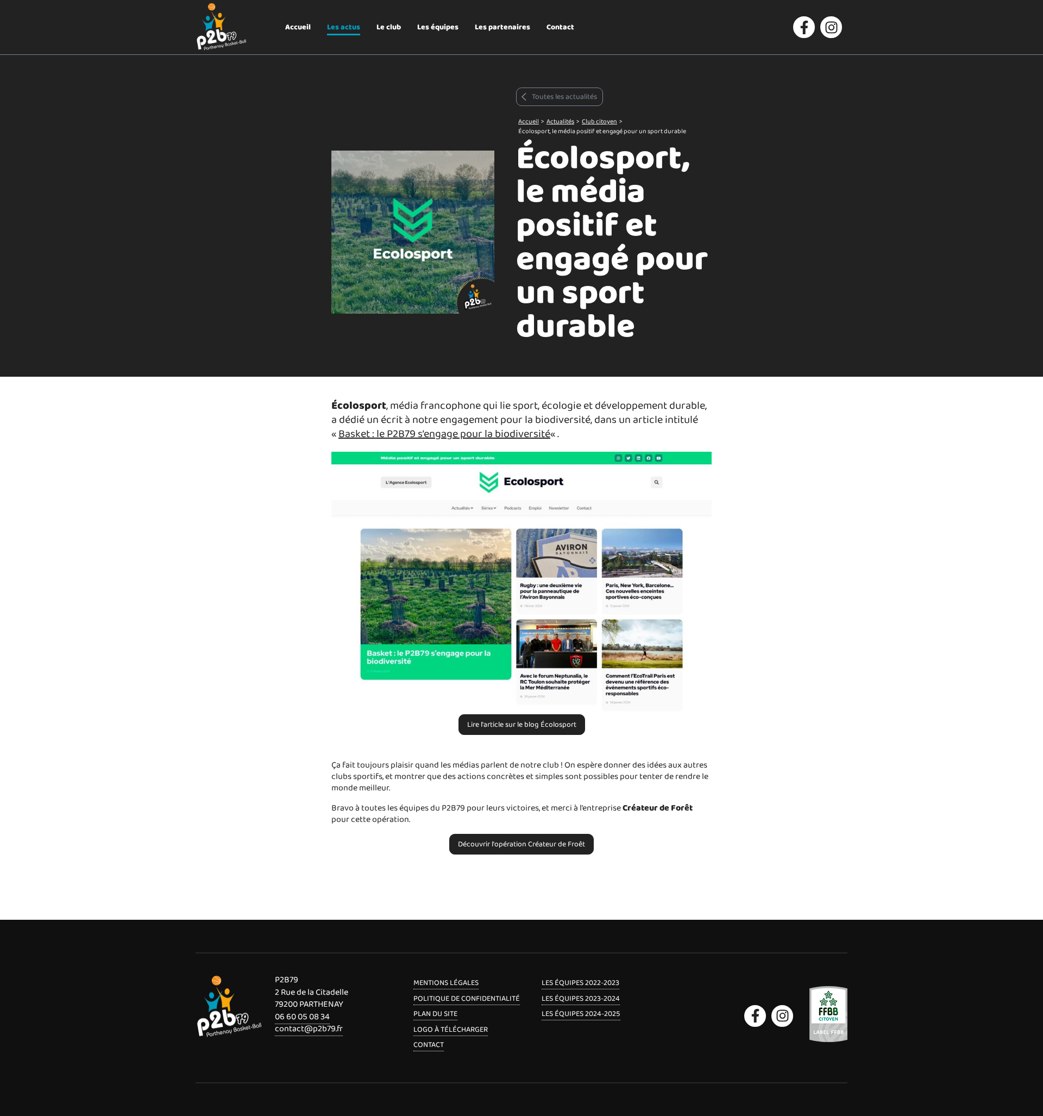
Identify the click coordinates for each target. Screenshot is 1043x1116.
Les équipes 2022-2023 (580, 983)
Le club (388, 27)
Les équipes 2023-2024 (581, 999)
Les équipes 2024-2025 (581, 1014)
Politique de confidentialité (466, 999)
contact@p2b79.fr (309, 1029)
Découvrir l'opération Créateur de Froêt (521, 844)
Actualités (560, 121)
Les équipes (437, 27)
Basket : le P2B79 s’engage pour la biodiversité (444, 433)
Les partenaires (502, 27)
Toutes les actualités (564, 97)
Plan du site (435, 1014)
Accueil (298, 27)
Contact (560, 27)
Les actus (343, 27)
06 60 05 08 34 (302, 1017)
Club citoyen (599, 121)
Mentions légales (446, 983)
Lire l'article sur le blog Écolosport (521, 725)
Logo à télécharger (450, 1030)
